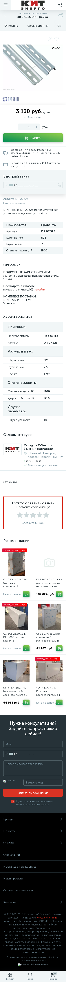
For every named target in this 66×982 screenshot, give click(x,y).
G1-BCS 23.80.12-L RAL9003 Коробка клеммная (14, 637)
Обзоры (8, 843)
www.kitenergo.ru (47, 917)
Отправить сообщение (33, 793)
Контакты (9, 902)
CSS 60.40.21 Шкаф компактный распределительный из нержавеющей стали (48, 640)
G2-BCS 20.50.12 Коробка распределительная (48, 691)
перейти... (40, 289)
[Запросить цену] (26, 594)
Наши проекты (13, 878)
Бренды (8, 819)
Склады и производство (19, 890)
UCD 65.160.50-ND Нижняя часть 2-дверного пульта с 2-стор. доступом (16, 693)
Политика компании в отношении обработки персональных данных (33, 959)
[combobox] (10, 185)
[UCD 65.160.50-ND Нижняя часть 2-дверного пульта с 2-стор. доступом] (16, 671)
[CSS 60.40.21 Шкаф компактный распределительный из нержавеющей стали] (49, 617)
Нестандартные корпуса (19, 866)
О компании (11, 854)
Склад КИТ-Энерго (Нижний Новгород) (38, 447)
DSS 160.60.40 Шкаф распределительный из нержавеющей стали (49, 585)
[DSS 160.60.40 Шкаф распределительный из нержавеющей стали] (49, 563)
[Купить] (59, 594)
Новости (9, 831)
